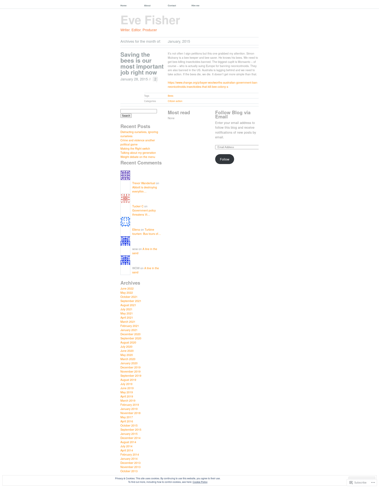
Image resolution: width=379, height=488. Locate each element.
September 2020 (130, 338)
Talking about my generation (138, 153)
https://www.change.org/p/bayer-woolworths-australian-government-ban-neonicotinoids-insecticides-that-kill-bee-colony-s (213, 84)
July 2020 (126, 346)
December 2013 (130, 463)
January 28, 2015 (134, 78)
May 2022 (126, 292)
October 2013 (129, 471)
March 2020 (127, 359)
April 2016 (126, 421)
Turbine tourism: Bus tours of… (146, 231)
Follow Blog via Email (232, 114)
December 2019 (130, 367)
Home (123, 5)
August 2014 (128, 442)
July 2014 (126, 446)
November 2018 (130, 413)
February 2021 (129, 326)
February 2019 (129, 405)
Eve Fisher (150, 19)
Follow (224, 159)
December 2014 (130, 438)
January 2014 (129, 459)
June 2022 (127, 288)
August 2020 (128, 342)
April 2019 (126, 396)
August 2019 (128, 380)
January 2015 (129, 434)
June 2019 (127, 388)
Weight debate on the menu (137, 157)
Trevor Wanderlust (143, 183)
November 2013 (130, 467)
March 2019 (127, 400)
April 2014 (126, 450)
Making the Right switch (135, 148)
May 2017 (126, 417)
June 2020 (127, 351)
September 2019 (130, 376)
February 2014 (129, 454)
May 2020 (126, 355)
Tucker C (138, 206)
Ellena (136, 229)
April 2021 (126, 317)
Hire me (195, 5)
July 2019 (126, 384)
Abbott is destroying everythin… (144, 189)
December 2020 (130, 334)
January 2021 (129, 330)
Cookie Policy (200, 481)
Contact (172, 5)
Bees (170, 95)
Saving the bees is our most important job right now (142, 63)
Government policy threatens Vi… (144, 212)
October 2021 (129, 297)
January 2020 (129, 363)
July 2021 (126, 309)
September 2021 (130, 301)
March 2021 (127, 322)
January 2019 (129, 409)
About (147, 5)
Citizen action (175, 101)
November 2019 (130, 371)
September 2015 (130, 429)
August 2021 (128, 305)
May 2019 (126, 392)
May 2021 (126, 313)
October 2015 (129, 425)
